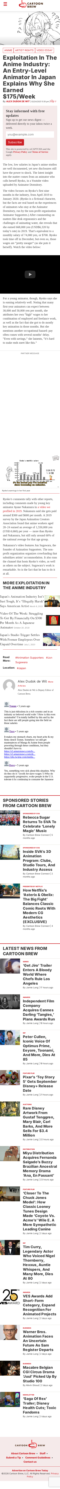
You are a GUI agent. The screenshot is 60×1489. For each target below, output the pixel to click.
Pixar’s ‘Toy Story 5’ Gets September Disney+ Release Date (40, 1084)
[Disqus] (30, 741)
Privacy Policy (20, 152)
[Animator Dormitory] (30, 471)
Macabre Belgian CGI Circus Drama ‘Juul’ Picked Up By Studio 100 (40, 1374)
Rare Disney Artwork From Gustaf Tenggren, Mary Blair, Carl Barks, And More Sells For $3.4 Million (38, 1121)
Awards (26, 997)
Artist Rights (24, 50)
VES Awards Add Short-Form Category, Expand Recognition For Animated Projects (39, 1305)
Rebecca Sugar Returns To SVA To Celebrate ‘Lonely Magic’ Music (39, 824)
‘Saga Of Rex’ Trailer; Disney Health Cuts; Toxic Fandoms (39, 1405)
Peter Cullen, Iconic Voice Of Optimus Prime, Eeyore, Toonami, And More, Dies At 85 (39, 1048)
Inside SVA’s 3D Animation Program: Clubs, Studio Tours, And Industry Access (39, 860)
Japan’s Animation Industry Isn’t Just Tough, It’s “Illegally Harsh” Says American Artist (22, 601)
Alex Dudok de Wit (18, 101)
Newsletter (28, 1395)
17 (55, 101)
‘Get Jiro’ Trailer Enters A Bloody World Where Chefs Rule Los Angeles (37, 974)
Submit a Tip (13, 1457)
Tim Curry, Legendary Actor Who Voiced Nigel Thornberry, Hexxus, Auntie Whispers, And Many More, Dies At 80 (39, 1262)
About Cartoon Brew (23, 1453)
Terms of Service (40, 152)
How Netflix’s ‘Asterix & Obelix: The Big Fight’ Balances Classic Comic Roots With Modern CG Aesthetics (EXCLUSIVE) (39, 906)
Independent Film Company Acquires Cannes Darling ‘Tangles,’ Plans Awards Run (39, 1010)
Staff (42, 1453)
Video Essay (44, 50)
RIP (24, 1033)
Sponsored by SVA (31, 813)
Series (26, 961)
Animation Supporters (30, 657)
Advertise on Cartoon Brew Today (30, 1470)
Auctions (27, 1104)
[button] (30, 274)
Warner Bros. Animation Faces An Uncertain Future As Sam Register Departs (38, 1341)
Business (27, 1328)
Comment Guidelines (37, 1457)
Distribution (29, 1149)
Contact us (30, 1461)
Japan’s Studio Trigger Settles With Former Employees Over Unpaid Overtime (20, 639)
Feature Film (28, 1073)
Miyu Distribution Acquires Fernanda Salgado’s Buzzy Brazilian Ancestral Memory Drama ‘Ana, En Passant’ (40, 1164)
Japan (22, 668)
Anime (8, 50)
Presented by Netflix (33, 886)
